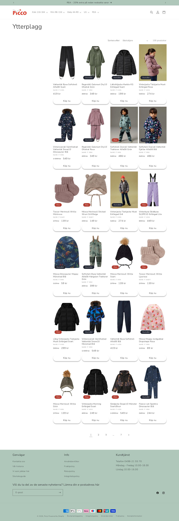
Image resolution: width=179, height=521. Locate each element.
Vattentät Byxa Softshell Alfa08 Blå (122, 340)
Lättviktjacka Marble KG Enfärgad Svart (121, 85)
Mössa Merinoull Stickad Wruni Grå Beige (94, 213)
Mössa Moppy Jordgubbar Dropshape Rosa (151, 340)
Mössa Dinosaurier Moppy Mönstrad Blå (65, 275)
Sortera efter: (114, 40)
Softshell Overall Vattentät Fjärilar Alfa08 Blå (152, 148)
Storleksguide (19, 476)
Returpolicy (69, 471)
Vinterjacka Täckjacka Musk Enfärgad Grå (123, 213)
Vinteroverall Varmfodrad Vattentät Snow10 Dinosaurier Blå (65, 149)
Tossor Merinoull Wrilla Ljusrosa (150, 275)
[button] (39, 12)
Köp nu (66, 101)
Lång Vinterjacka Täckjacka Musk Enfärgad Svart (66, 340)
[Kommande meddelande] (165, 2)
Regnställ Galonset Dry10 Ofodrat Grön (94, 85)
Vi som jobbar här (21, 471)
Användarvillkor (71, 461)
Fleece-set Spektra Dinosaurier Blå (148, 405)
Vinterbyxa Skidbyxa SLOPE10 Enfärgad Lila (150, 213)
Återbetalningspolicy (75, 516)
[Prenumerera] (60, 492)
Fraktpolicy (69, 466)
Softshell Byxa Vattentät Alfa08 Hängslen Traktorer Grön (95, 276)
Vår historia (18, 466)
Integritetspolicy (71, 476)
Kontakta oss (19, 461)
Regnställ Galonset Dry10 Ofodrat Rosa (94, 148)
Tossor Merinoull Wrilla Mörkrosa (64, 213)
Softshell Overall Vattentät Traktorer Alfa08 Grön (123, 148)
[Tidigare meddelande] (13, 2)
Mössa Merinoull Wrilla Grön (64, 405)
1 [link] (91, 434)
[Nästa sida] (129, 435)
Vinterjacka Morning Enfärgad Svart (91, 405)
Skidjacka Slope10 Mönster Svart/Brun (123, 405)
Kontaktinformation (134, 516)
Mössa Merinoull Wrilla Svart (121, 275)
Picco (46, 516)
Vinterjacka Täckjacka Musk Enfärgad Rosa (152, 85)
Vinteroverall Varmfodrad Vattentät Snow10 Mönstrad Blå (94, 341)
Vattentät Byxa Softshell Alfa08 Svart (65, 85)
